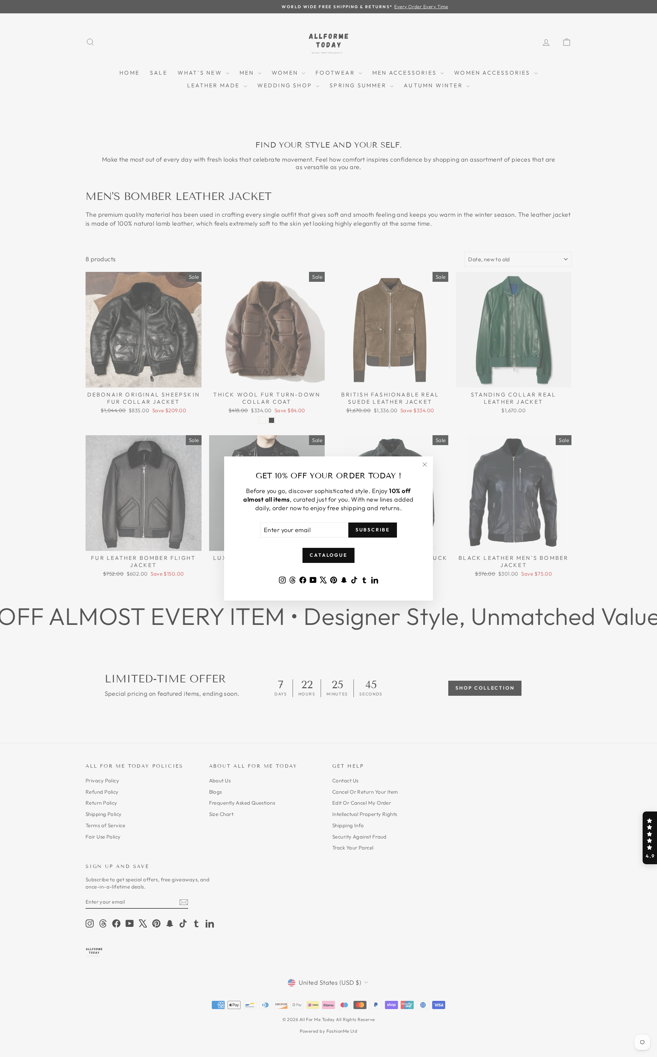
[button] (650, 837)
